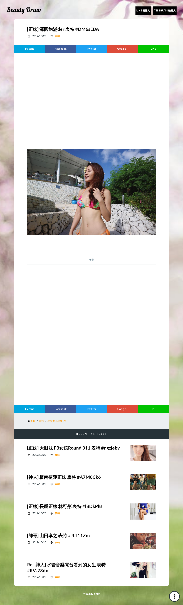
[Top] (174, 596)
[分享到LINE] (153, 49)
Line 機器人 (143, 10)
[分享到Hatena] (29, 49)
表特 (57, 36)
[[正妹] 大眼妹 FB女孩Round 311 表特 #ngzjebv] (143, 453)
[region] (91, 87)
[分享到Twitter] (91, 49)
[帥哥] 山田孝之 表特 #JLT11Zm (58, 535)
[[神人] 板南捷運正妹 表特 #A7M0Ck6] (143, 482)
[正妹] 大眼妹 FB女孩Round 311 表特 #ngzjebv (73, 447)
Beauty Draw (23, 9)
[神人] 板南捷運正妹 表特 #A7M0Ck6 (64, 477)
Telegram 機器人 (165, 10)
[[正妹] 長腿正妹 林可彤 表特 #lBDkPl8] (143, 511)
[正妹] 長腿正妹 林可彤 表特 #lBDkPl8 (64, 506)
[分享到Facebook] (60, 49)
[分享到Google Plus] (122, 49)
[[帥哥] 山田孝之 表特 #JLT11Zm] (143, 541)
